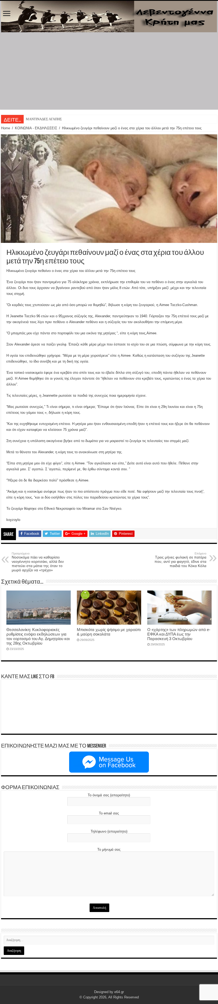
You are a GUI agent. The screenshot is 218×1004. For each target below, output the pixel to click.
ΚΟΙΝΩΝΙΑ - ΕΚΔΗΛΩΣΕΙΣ (36, 128)
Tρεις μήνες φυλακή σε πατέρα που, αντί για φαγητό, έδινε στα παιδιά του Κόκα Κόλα (180, 560)
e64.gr (119, 992)
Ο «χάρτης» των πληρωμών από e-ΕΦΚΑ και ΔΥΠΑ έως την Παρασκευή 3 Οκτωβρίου (178, 634)
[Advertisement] (109, 72)
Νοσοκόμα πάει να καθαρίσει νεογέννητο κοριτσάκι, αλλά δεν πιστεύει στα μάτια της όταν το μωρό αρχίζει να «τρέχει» (38, 562)
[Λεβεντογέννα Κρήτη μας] (109, 16)
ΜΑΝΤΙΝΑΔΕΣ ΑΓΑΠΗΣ (44, 119)
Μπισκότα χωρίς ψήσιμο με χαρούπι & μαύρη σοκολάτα (109, 631)
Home (5, 128)
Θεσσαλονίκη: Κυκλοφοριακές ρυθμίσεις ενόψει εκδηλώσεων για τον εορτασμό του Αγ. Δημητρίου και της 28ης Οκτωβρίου (38, 636)
